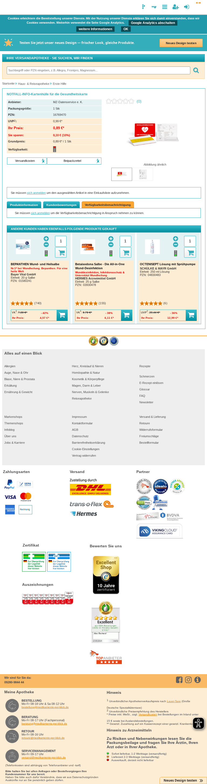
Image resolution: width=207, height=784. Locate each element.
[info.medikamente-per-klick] (198, 680)
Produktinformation (24, 204)
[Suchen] (196, 70)
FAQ (142, 395)
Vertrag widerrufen (84, 455)
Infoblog (9, 429)
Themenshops (13, 423)
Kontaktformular (82, 423)
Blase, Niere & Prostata (19, 379)
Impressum (79, 416)
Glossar (144, 389)
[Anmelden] (187, 7)
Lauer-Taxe (174, 701)
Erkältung (10, 385)
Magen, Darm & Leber (86, 385)
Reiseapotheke (82, 398)
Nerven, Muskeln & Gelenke (90, 392)
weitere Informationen (95, 29)
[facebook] (180, 680)
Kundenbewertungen (61, 204)
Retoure (144, 423)
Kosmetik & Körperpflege (88, 379)
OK (125, 29)
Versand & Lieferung (152, 416)
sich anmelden (36, 192)
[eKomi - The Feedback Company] (93, 341)
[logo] (7, 7)
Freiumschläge (149, 436)
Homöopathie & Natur (86, 372)
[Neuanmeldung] (176, 7)
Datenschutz (80, 436)
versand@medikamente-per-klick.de (44, 757)
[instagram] (189, 680)
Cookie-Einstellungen (85, 449)
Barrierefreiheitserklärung (88, 442)
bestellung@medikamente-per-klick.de (45, 707)
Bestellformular (149, 442)
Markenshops (13, 416)
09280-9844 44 (14, 682)
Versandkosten (148, 714)
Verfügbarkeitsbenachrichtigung (108, 204)
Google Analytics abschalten (153, 23)
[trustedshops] (103, 341)
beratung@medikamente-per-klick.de (44, 723)
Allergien (9, 366)
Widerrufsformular (151, 429)
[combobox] (98, 70)
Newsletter (146, 402)
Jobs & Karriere (14, 442)
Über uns (10, 436)
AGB (75, 429)
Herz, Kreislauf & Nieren (88, 366)
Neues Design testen (181, 43)
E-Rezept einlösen (151, 382)
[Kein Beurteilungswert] (121, 101)
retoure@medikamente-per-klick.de (43, 737)
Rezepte (144, 366)
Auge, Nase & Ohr (16, 372)
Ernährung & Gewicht (18, 392)
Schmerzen (146, 376)
